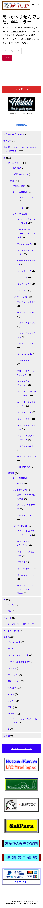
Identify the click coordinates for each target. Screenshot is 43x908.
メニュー (38, 4)
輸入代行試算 (21, 125)
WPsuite (16, 903)
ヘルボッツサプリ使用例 (21, 748)
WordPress (34, 903)
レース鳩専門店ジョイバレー (28, 901)
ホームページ (17, 31)
